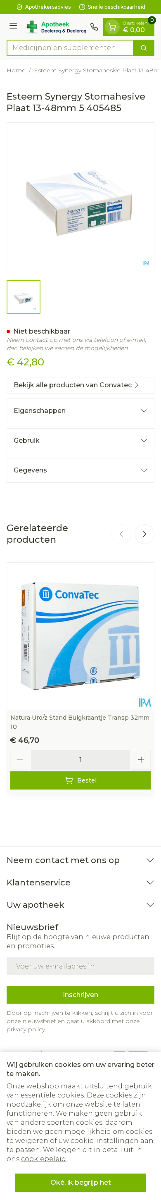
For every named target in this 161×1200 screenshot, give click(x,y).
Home (16, 70)
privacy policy (26, 1029)
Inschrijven (80, 995)
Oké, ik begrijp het (80, 1182)
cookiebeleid (43, 1159)
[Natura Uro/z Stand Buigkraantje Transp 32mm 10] (80, 636)
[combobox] (70, 48)
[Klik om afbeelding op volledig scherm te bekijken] (80, 196)
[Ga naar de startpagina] (55, 26)
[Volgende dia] (144, 534)
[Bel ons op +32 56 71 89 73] (94, 27)
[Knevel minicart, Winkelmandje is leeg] (112, 26)
